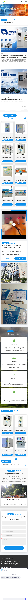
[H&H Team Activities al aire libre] (14, 497)
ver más (22, 118)
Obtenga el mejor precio (6, 140)
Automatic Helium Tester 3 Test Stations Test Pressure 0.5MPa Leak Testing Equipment (7, 201)
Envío (14, 548)
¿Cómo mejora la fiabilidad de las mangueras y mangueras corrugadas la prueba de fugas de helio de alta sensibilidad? (13, 56)
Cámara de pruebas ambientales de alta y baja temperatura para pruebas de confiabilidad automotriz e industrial (7, 136)
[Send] (26, 598)
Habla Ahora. (20, 258)
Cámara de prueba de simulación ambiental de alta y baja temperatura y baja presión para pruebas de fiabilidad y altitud (7, 451)
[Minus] (26, 570)
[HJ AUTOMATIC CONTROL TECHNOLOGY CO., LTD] (3, 2)
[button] (11, 14)
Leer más (24, 63)
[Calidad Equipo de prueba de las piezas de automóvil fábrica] (14, 15)
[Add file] (2, 598)
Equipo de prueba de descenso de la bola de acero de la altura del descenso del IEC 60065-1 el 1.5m (12, 464)
